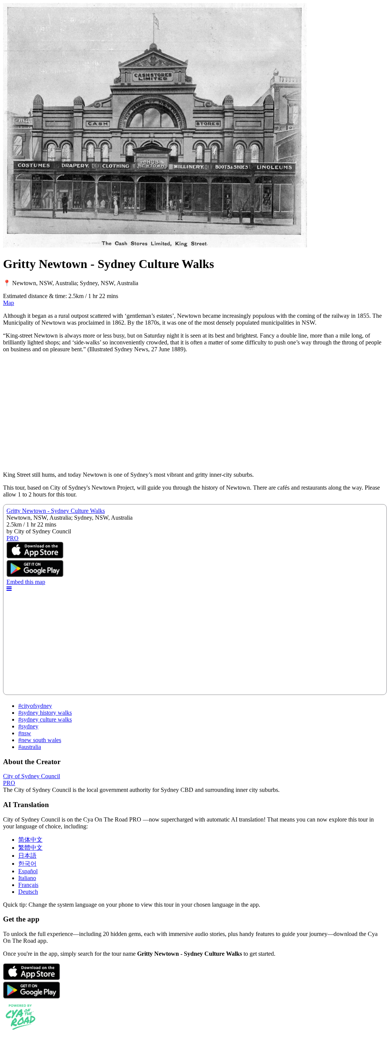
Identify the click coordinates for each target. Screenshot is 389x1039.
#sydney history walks (45, 712)
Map (8, 303)
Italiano (27, 878)
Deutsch (28, 891)
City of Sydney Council (31, 776)
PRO (9, 783)
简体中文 (30, 839)
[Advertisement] (194, 412)
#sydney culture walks (45, 719)
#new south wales (39, 740)
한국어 (27, 863)
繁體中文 (30, 847)
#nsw (24, 733)
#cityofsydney (35, 706)
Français (28, 885)
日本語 (27, 855)
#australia (29, 747)
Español (28, 871)
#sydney (28, 726)
